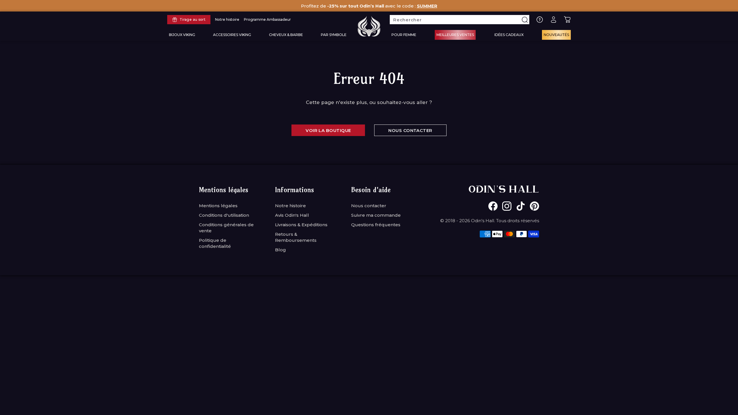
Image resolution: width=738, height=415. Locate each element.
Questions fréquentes (375, 224)
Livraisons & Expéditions (301, 224)
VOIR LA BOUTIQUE (328, 130)
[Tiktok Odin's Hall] (520, 206)
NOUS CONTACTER (410, 130)
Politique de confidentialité (215, 243)
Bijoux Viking (182, 35)
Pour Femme (403, 35)
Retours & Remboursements (296, 237)
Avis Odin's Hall (292, 215)
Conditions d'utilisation (224, 215)
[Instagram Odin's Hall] (506, 206)
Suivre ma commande (376, 215)
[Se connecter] (553, 19)
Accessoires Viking (232, 35)
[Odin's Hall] (369, 26)
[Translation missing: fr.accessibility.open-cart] (567, 19)
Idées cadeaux (509, 35)
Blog (280, 249)
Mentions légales (218, 205)
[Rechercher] (524, 19)
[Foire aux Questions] (539, 19)
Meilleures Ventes (455, 35)
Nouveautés (556, 35)
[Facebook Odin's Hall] (493, 206)
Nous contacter (368, 205)
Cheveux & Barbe (286, 35)
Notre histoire (290, 205)
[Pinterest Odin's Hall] (534, 206)
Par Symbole (334, 35)
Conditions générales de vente (226, 227)
